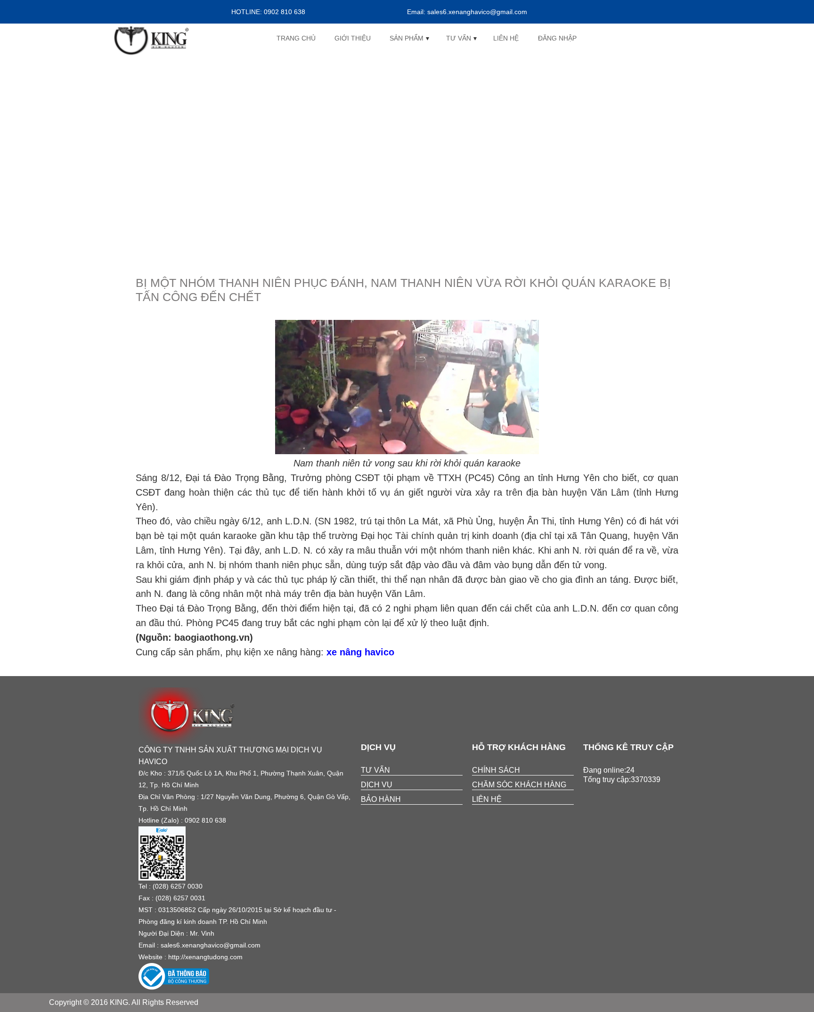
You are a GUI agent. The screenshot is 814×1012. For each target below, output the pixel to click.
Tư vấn (458, 38)
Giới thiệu (352, 38)
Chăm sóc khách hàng (519, 785)
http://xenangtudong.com (205, 957)
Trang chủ (296, 38)
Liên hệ (506, 38)
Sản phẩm (406, 38)
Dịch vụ (376, 785)
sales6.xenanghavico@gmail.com (210, 945)
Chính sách (496, 770)
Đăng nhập (557, 38)
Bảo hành (381, 799)
